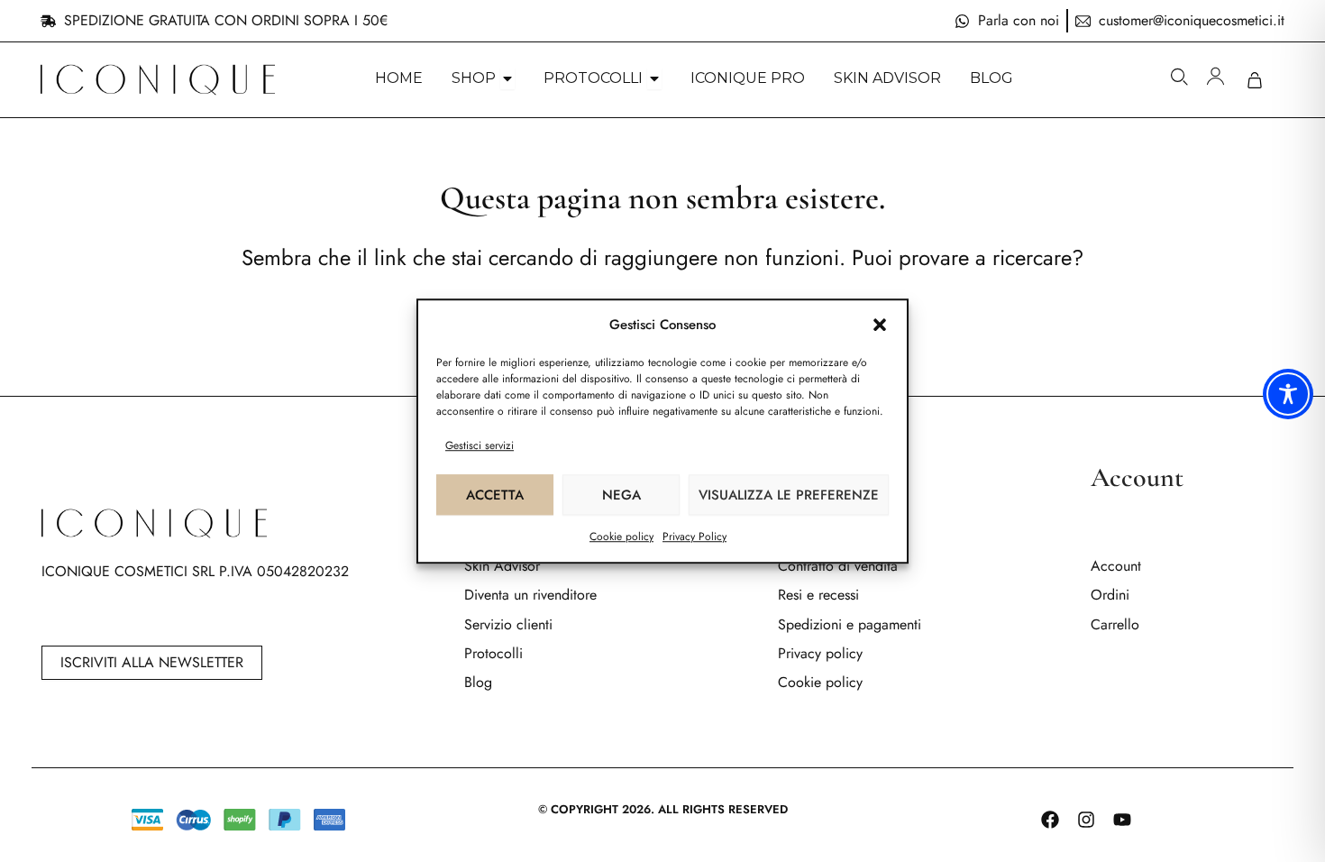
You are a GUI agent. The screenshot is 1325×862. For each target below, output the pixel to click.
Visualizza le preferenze (789, 495)
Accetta (495, 495)
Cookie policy (621, 536)
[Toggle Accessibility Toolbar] (1288, 394)
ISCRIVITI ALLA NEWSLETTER (151, 662)
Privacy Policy (694, 536)
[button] (880, 325)
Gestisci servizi (479, 445)
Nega (621, 495)
